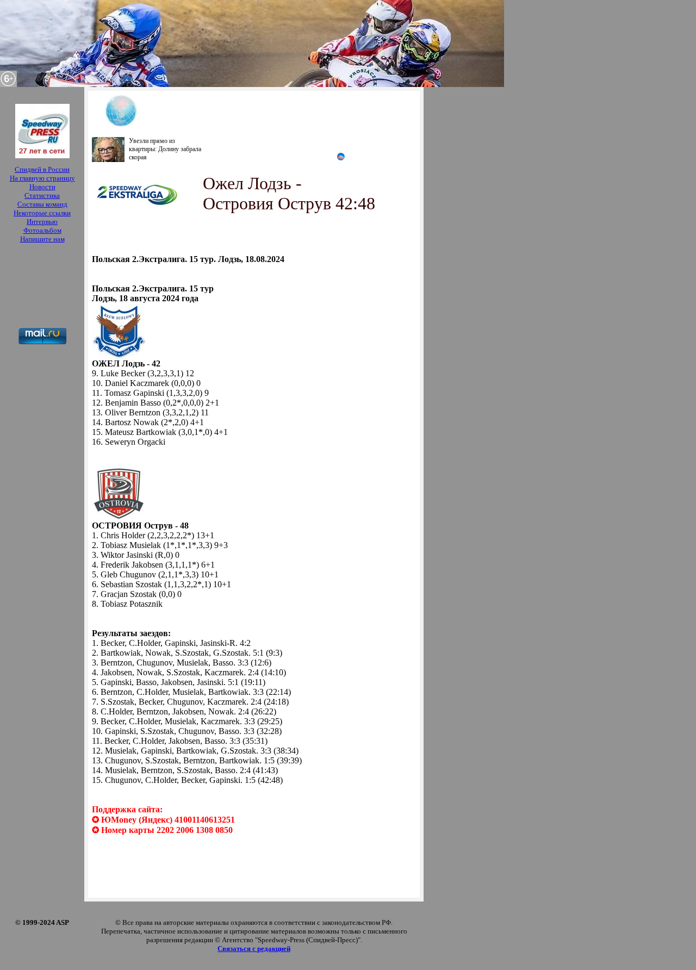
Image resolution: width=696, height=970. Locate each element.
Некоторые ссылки (42, 213)
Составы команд (42, 204)
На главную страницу (42, 178)
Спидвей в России (42, 169)
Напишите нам (42, 239)
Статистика (42, 195)
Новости (42, 187)
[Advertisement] (42, 286)
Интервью (42, 221)
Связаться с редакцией (253, 948)
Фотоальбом (42, 230)
